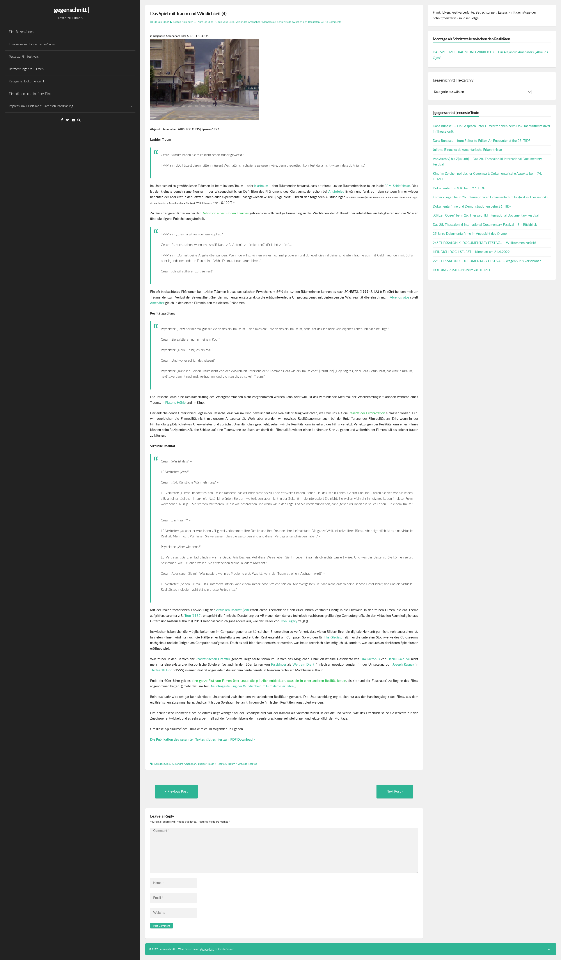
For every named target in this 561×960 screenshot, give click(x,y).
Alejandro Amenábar (248, 22)
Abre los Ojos (162, 764)
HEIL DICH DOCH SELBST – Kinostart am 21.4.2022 (471, 252)
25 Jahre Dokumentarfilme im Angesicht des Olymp (470, 233)
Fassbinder (278, 664)
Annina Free (207, 949)
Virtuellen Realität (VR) (232, 610)
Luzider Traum (206, 764)
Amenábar (157, 303)
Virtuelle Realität (247, 764)
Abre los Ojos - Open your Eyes (216, 22)
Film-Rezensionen (21, 32)
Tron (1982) (193, 615)
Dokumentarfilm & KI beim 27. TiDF (459, 188)
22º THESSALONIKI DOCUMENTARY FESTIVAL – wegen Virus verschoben (487, 261)
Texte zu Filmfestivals (24, 56)
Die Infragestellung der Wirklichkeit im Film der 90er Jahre (251, 686)
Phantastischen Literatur (212, 659)
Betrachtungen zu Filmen (26, 69)
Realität (221, 764)
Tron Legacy (288, 621)
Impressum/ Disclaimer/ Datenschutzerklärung (41, 106)
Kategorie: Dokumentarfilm (27, 81)
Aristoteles (336, 191)
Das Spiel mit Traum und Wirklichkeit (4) (188, 13)
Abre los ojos (399, 297)
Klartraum (261, 186)
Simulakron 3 (370, 659)
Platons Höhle (175, 402)
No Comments (333, 22)
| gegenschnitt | (70, 10)
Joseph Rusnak (403, 664)
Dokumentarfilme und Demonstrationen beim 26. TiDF (472, 206)
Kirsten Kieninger (183, 22)
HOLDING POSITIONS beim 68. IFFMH (461, 270)
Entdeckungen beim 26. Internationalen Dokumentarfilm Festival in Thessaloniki (490, 197)
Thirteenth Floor (162, 670)
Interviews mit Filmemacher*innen (32, 44)
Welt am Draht (303, 664)
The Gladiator (334, 637)
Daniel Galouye (398, 659)
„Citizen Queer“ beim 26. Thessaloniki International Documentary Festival (486, 215)
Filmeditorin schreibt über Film (30, 94)
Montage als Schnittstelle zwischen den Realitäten (291, 22)
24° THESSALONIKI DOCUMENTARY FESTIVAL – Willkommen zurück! (484, 243)
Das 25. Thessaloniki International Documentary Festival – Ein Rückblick (485, 224)
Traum (231, 764)
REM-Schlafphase (397, 186)
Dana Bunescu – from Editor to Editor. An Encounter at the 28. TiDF (481, 140)
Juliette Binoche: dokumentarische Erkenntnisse (467, 149)
